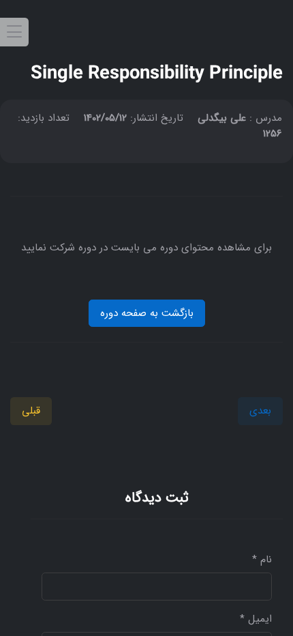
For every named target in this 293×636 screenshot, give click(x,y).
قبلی (31, 411)
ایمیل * (256, 619)
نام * (262, 560)
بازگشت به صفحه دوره (147, 313)
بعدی (260, 411)
